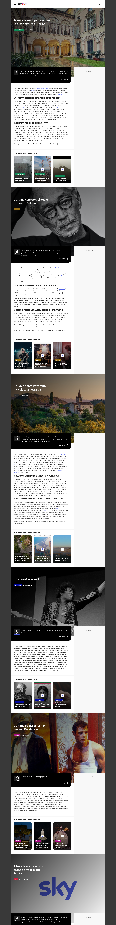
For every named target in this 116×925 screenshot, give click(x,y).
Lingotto (58, 107)
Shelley (58, 508)
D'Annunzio (17, 472)
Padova (16, 464)
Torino (60, 94)
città (32, 90)
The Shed (58, 268)
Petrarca (63, 454)
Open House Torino (42, 88)
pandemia (62, 289)
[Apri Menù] (16, 4)
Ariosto (45, 510)
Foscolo (60, 470)
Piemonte (22, 107)
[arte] (23, 4)
